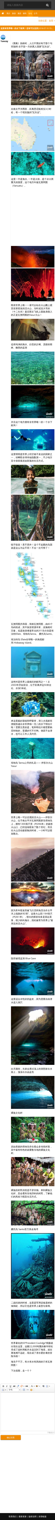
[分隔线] (27, 1389)
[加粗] (3, 1386)
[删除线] (14, 1386)
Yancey (4, 41)
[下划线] (10, 1386)
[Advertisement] (27, 217)
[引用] (26, 1386)
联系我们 (13, 1516)
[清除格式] (17, 1386)
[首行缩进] (43, 1386)
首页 (51, 20)
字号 (11, 1389)
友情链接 (42, 1516)
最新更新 (23, 1516)
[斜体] (6, 1386)
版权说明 (33, 1516)
